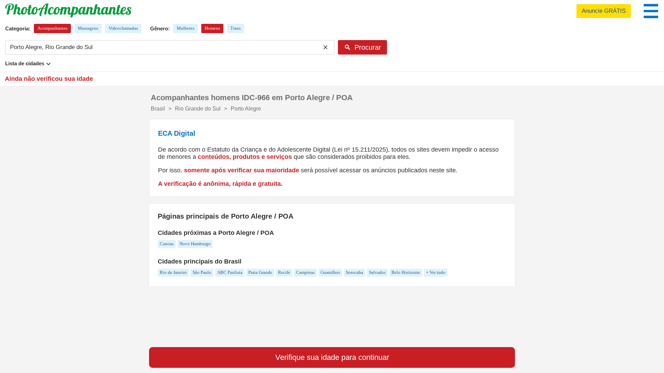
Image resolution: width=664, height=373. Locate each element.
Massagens (88, 28)
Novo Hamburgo (195, 243)
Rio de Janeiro (173, 272)
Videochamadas (123, 28)
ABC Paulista (229, 272)
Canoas (167, 243)
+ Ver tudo (435, 272)
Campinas (305, 272)
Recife (284, 272)
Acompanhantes (52, 28)
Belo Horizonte (405, 272)
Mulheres (185, 28)
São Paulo (202, 272)
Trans (235, 28)
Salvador (377, 272)
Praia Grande (260, 272)
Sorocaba (354, 272)
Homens (212, 28)
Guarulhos (330, 272)
